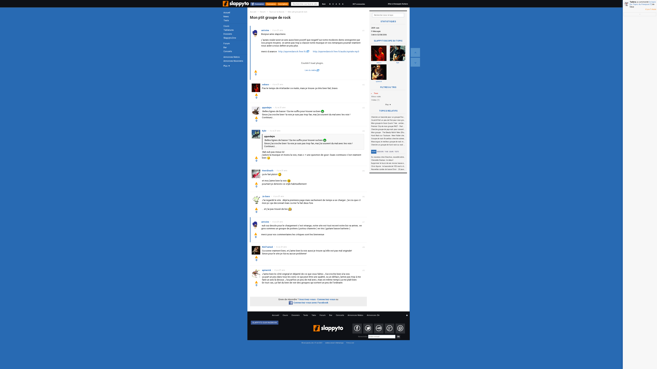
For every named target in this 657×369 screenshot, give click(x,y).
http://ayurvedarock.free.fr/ (292, 51)
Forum (226, 43)
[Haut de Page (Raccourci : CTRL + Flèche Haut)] (415, 52)
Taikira (633, 2)
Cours (226, 26)
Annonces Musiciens (233, 61)
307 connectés (359, 4)
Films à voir (350, 343)
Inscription (282, 4)
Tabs (386, 152)
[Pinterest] (400, 328)
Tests (226, 20)
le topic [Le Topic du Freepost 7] (643, 3)
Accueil (226, 12)
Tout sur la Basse (276, 12)
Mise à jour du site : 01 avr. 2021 (312, 343)
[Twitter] (368, 328)
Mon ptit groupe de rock (297, 12)
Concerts (227, 51)
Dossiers (227, 34)
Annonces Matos (231, 57)
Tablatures (228, 30)
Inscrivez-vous (307, 299)
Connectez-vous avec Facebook (310, 302)
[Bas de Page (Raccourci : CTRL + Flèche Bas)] (415, 62)
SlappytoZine (229, 38)
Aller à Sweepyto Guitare (398, 4)
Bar (225, 47)
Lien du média (310, 70)
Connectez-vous (326, 299)
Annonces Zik (373, 315)
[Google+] (389, 328)
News (226, 16)
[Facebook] (357, 328)
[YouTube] (378, 328)
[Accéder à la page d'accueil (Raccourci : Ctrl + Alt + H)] (236, 5)
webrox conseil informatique (334, 343)
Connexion (259, 4)
